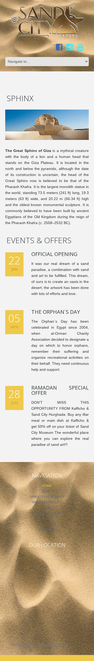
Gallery (47, 519)
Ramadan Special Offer (60, 390)
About (47, 491)
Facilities (47, 524)
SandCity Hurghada (47, 497)
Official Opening (54, 254)
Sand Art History (47, 502)
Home (47, 486)
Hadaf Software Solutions (39, 644)
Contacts (47, 530)
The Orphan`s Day (55, 311)
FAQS (47, 508)
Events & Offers (47, 513)
